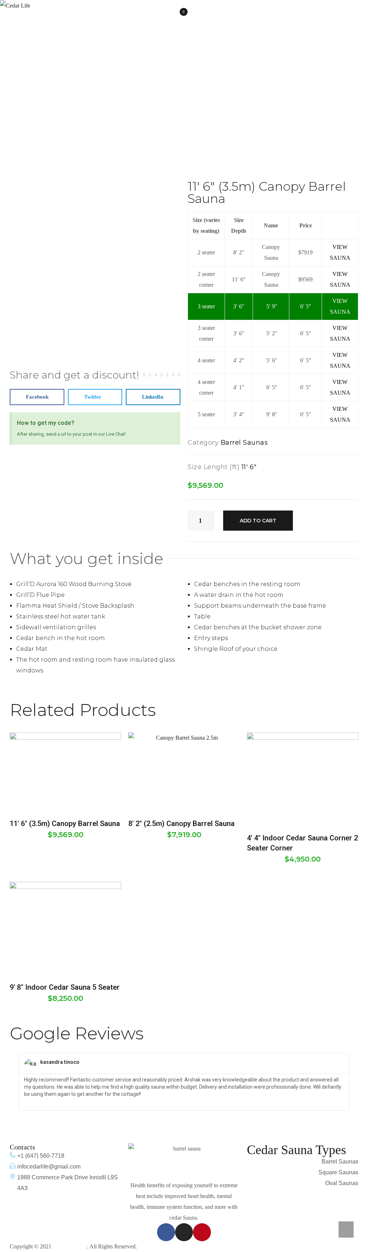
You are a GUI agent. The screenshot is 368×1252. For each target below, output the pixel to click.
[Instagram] (184, 1232)
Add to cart (258, 520)
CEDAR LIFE (70, 1246)
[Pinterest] (202, 1232)
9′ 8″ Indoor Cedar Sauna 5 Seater (65, 987)
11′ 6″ (249, 467)
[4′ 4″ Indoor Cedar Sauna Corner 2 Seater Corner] (302, 779)
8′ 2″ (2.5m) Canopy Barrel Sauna (181, 823)
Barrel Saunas (146, 97)
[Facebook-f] (166, 1232)
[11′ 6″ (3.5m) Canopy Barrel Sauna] (65, 771)
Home (107, 97)
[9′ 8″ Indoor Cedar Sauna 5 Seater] (65, 928)
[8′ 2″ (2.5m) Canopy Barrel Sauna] (184, 771)
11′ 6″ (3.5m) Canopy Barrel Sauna (65, 823)
